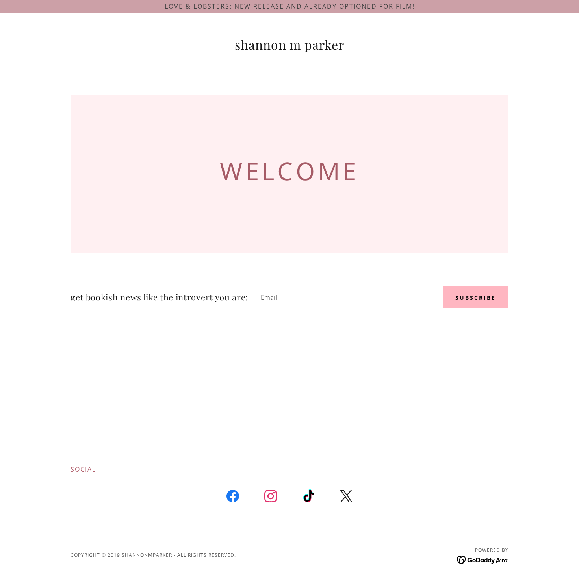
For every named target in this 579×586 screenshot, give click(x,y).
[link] (289, 47)
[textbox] (345, 297)
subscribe (475, 297)
